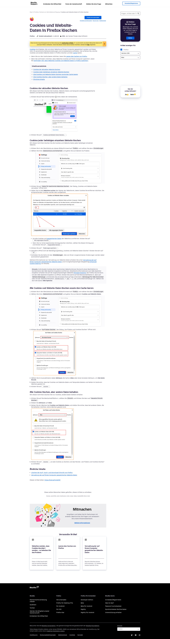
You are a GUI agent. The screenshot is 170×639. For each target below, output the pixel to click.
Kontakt (80, 635)
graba (71, 496)
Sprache (119, 626)
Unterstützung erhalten (113, 612)
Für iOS (58, 609)
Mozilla (34, 587)
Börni (85, 496)
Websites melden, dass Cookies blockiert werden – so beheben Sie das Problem (41, 549)
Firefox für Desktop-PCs (64, 603)
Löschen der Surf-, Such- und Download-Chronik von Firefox (52, 472)
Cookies (32, 49)
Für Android (60, 606)
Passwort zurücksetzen (113, 606)
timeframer (63, 496)
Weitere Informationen (82, 523)
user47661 (53, 496)
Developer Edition (87, 600)
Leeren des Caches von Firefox (76, 56)
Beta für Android (86, 606)
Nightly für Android (87, 612)
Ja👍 (127, 94)
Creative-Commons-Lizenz (55, 631)
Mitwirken (108, 4)
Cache (75, 53)
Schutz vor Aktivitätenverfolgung (50, 12)
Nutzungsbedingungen (48, 635)
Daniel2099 (80, 496)
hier (88, 44)
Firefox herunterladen (93, 17)
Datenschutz (102, 20)
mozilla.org (33, 635)
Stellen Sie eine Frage (93, 4)
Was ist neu (96, 20)
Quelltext (33, 605)
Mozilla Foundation (92, 626)
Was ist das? (109, 603)
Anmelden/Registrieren (131, 3)
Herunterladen (61, 600)
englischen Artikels (67, 43)
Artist (68, 496)
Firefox (36, 12)
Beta (82, 603)
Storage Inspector (80, 273)
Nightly (83, 609)
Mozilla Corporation (49, 626)
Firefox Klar (60, 612)
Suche (138, 13)
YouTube (135, 635)
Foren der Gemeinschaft (73, 4)
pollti (58, 496)
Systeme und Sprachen (86, 20)
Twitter (32, 608)
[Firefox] (32, 19)
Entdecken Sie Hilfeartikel (52, 4)
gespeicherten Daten (54, 238)
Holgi (88, 496)
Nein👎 (133, 94)
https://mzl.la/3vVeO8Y (52, 480)
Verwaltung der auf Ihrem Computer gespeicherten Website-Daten (54, 475)
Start (31, 12)
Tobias (75, 496)
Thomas (48, 496)
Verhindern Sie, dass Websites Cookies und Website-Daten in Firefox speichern (61, 60)
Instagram (139, 635)
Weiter (130, 38)
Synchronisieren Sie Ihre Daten (115, 609)
